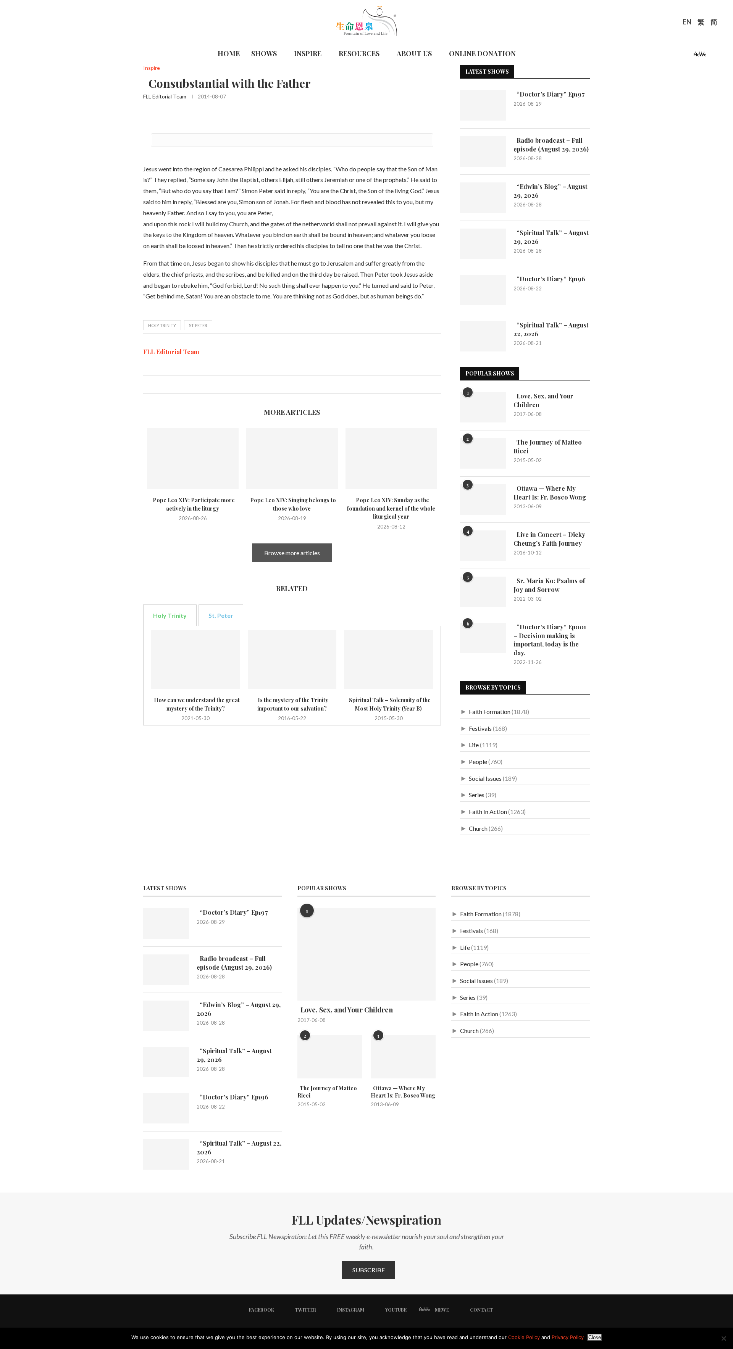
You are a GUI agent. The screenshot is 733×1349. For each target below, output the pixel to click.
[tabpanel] (292, 675)
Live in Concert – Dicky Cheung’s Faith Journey (549, 538)
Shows (264, 53)
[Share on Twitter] (157, 384)
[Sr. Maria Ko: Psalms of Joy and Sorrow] (483, 592)
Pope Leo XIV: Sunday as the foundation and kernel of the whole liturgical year (391, 508)
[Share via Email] (173, 384)
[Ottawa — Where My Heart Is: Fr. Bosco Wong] (483, 499)
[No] (723, 1338)
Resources (359, 53)
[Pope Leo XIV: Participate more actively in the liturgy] (193, 458)
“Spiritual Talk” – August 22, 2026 (550, 329)
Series (476, 794)
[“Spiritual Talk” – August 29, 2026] (483, 244)
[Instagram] (678, 56)
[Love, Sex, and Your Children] (483, 407)
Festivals (480, 728)
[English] (687, 23)
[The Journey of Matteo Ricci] (483, 453)
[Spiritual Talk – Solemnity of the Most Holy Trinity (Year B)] (388, 659)
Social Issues (485, 778)
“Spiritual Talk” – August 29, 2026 (550, 237)
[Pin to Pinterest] (165, 384)
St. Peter (198, 325)
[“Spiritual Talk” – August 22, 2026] (483, 336)
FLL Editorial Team (164, 96)
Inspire (307, 53)
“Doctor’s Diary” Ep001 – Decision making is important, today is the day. (549, 639)
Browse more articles (292, 552)
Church (478, 828)
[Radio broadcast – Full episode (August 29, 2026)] (483, 151)
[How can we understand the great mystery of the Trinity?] (195, 659)
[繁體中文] (700, 23)
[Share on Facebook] (149, 384)
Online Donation (482, 53)
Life (474, 744)
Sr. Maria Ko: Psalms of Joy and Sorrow (549, 585)
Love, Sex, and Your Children (543, 400)
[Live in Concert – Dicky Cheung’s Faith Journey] (483, 545)
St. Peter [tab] (220, 615)
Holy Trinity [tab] (170, 615)
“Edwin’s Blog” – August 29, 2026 (550, 190)
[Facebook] (659, 56)
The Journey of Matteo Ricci (547, 446)
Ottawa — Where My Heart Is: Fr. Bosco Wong (549, 492)
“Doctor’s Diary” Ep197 (548, 94)
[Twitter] (669, 56)
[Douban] (712, 56)
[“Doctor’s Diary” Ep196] (483, 290)
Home (229, 53)
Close (594, 1337)
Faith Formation (489, 711)
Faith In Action (488, 811)
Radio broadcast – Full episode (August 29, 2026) (551, 144)
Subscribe (368, 1269)
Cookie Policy (524, 1337)
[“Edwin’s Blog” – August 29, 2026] (483, 197)
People (478, 761)
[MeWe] (700, 56)
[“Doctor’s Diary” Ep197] (483, 105)
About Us (414, 53)
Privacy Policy (568, 1337)
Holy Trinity (162, 325)
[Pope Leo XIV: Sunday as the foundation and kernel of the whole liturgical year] (391, 458)
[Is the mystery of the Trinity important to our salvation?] (292, 659)
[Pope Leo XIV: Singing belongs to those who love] (292, 458)
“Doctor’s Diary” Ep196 (549, 279)
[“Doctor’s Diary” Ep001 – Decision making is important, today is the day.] (483, 638)
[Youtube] (687, 56)
